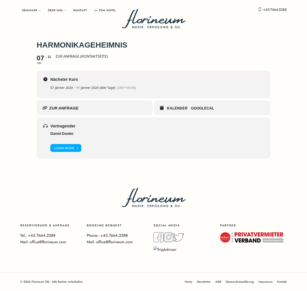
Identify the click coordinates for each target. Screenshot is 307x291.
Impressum (265, 282)
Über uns (55, 10)
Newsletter (204, 282)
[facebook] (159, 241)
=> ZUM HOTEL (105, 10)
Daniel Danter (61, 134)
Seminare (29, 10)
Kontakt (80, 10)
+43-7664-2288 (275, 9)
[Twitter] (179, 241)
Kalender (177, 108)
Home (188, 282)
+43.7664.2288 (42, 235)
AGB (218, 282)
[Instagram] (169, 241)
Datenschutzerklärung (240, 282)
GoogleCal (202, 108)
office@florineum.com (48, 242)
